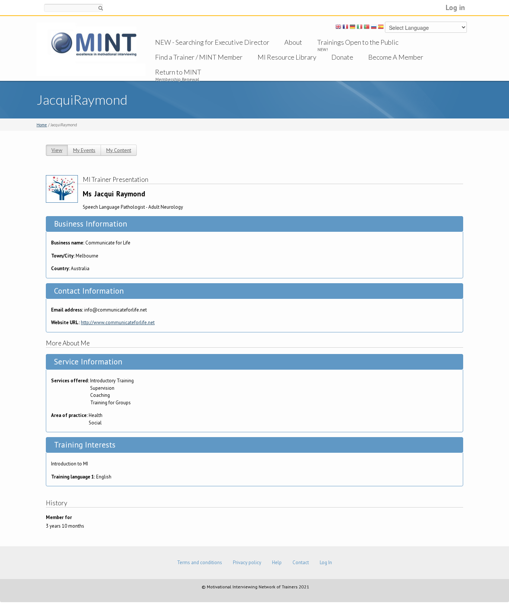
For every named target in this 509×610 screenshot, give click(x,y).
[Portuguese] (367, 28)
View (56, 150)
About (293, 42)
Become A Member (395, 57)
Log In (326, 562)
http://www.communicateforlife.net (118, 322)
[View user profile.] (62, 188)
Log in (455, 7)
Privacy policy (247, 562)
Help (277, 562)
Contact (301, 562)
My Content (118, 150)
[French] (345, 28)
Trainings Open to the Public (357, 42)
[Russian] (374, 28)
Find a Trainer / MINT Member (199, 57)
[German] (352, 28)
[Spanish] (381, 28)
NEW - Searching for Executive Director (212, 42)
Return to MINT (178, 72)
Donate (342, 57)
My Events (84, 150)
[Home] (91, 49)
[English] (338, 28)
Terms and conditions (199, 562)
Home (42, 124)
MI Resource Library (286, 57)
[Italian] (360, 28)
